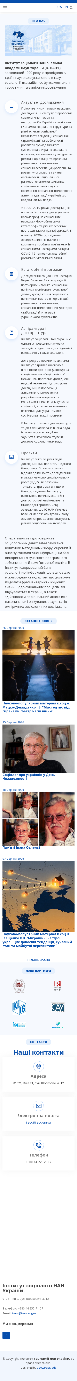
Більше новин (38, 960)
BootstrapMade (46, 1367)
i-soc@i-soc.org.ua (38, 1122)
